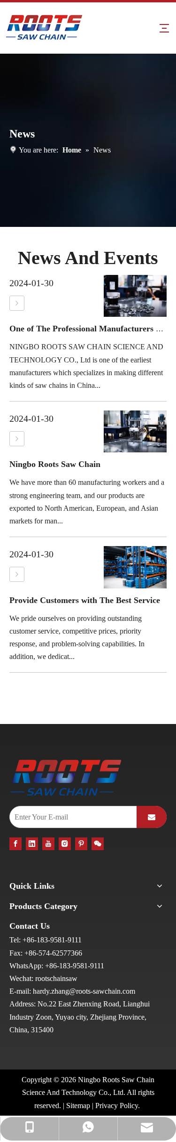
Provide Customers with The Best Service (84, 600)
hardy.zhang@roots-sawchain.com (84, 991)
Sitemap (78, 1106)
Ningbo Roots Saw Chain (54, 464)
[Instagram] (65, 843)
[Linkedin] (32, 843)
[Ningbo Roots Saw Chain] (17, 439)
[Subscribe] (152, 817)
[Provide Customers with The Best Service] (17, 574)
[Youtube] (48, 843)
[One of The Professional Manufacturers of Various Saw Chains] (17, 303)
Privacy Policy (116, 1106)
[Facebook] (15, 843)
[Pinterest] (81, 843)
